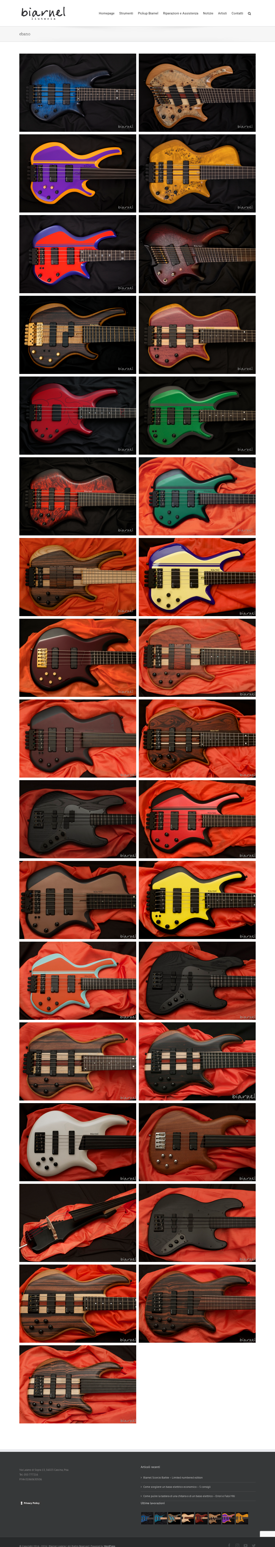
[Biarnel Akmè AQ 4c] (187, 1518)
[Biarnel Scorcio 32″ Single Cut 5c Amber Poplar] (241, 1518)
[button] (249, 13)
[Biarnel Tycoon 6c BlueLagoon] (174, 1518)
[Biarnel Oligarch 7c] (214, 1518)
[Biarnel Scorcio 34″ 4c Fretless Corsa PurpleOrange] (228, 1518)
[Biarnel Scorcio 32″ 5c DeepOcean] (147, 1518)
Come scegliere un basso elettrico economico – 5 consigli (177, 1487)
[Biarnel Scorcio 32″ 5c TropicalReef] (160, 1518)
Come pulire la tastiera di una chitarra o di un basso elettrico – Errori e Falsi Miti (189, 1496)
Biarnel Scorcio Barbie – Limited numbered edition (173, 1477)
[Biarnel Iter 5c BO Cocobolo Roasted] (201, 1518)
